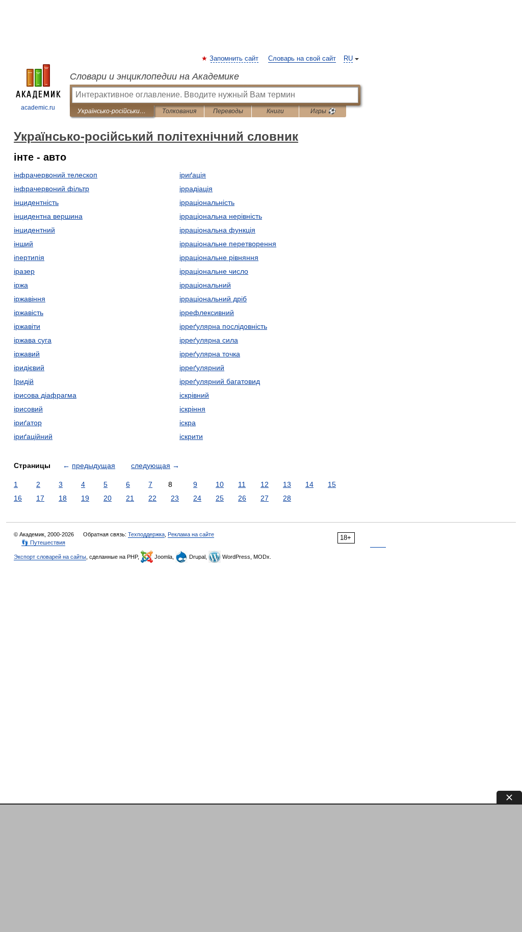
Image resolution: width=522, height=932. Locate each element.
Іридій (24, 381)
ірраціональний (205, 285)
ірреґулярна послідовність (223, 326)
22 (152, 498)
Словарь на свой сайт (302, 58)
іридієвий (29, 368)
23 (175, 498)
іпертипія (29, 257)
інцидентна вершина (48, 216)
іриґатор (28, 423)
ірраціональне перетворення (227, 244)
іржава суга (32, 340)
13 (287, 484)
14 (309, 484)
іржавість (28, 312)
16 (18, 498)
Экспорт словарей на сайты (50, 557)
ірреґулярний (201, 368)
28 (287, 498)
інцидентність (36, 202)
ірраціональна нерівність (220, 216)
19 (85, 498)
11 (242, 484)
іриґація (192, 175)
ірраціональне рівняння (218, 257)
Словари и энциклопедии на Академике (154, 76)
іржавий (27, 354)
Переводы (228, 111)
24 (197, 498)
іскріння (192, 409)
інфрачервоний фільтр (51, 189)
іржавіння (29, 299)
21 (130, 498)
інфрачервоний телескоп (55, 175)
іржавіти (27, 326)
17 (40, 498)
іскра (187, 423)
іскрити (191, 436)
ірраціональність (206, 202)
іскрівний (194, 395)
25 (220, 498)
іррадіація (196, 189)
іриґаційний (33, 436)
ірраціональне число (213, 271)
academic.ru (38, 107)
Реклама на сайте (191, 534)
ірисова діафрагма (45, 395)
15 (332, 484)
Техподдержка (146, 534)
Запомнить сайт (234, 58)
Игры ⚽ (322, 111)
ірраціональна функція (217, 230)
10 (220, 484)
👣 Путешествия (43, 542)
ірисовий (28, 409)
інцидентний (34, 230)
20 (107, 498)
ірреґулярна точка (209, 354)
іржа (21, 285)
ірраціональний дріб (213, 299)
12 (264, 484)
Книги (275, 111)
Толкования (179, 111)
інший (23, 244)
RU (348, 58)
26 (242, 498)
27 (264, 498)
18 (63, 498)
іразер (24, 271)
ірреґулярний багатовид (219, 381)
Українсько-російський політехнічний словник (111, 111)
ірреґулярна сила (208, 340)
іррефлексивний (206, 312)
